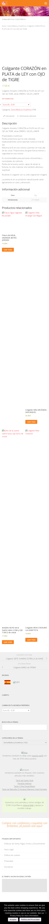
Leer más (8, 249)
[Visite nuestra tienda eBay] (24, 752)
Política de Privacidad (30, 919)
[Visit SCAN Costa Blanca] (25, 799)
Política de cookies (12, 855)
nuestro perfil (37, 755)
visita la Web (28, 805)
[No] (45, 913)
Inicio (4, 26)
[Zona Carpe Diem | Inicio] (5, 3)
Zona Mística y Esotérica (14, 19)
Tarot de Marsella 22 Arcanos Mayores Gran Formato (24, 789)
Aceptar (13, 919)
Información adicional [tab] (28, 116)
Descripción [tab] (10, 116)
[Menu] (45, 3)
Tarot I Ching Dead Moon (24, 786)
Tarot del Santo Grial (24, 780)
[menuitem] (7, 682)
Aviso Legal (8, 849)
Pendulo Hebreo (24, 783)
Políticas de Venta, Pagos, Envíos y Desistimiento (24, 843)
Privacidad (8, 861)
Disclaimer (8, 867)
